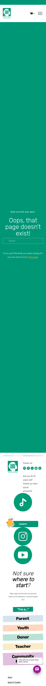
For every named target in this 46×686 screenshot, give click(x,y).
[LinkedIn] (39, 468)
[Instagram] (24, 468)
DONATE (23, 524)
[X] (32, 468)
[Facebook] (28, 468)
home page (33, 257)
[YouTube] (36, 468)
